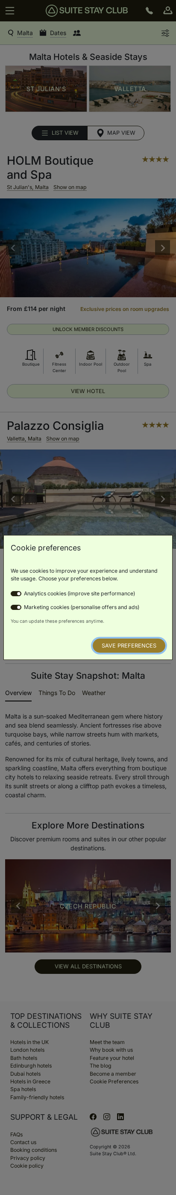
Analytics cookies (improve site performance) (79, 593)
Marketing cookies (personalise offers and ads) (81, 607)
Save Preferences (129, 645)
